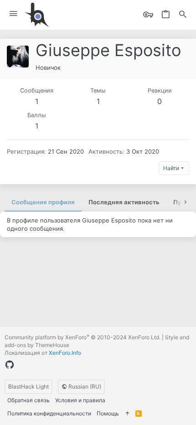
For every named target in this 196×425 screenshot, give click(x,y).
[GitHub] (10, 365)
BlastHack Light (28, 386)
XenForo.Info (65, 352)
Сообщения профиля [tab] (43, 202)
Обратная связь (28, 400)
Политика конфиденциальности (49, 413)
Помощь (108, 413)
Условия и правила (80, 400)
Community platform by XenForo (82, 337)
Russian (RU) (84, 386)
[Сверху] (127, 413)
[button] (13, 14)
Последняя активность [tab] (124, 202)
